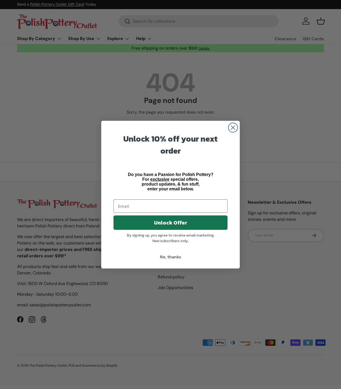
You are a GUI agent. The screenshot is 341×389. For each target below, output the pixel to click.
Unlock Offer (170, 223)
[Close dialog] (233, 127)
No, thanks (170, 257)
